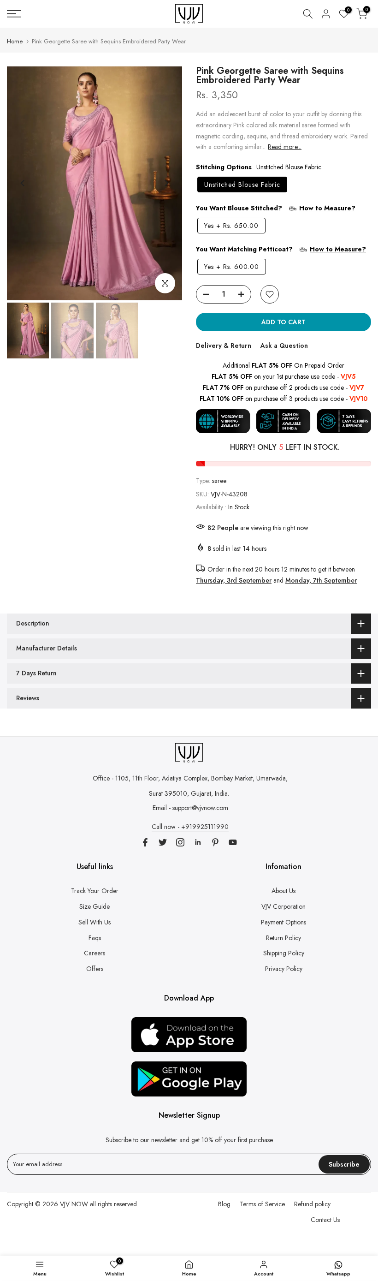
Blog (224, 1204)
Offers (94, 968)
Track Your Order (94, 890)
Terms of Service (262, 1204)
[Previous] (23, 183)
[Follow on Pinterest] (215, 842)
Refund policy (312, 1204)
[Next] (166, 183)
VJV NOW (74, 1204)
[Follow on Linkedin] (198, 842)
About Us (283, 890)
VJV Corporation (283, 906)
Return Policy (283, 937)
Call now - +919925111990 (190, 826)
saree (219, 480)
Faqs (95, 937)
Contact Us (325, 1219)
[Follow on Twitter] (163, 842)
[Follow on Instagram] (180, 842)
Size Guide (94, 906)
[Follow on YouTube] (233, 842)
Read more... (284, 147)
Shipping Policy (283, 953)
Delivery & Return (223, 345)
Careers (94, 953)
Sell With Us (94, 922)
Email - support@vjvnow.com (190, 807)
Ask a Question (284, 345)
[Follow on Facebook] (145, 842)
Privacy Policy (283, 968)
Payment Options (283, 922)
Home (15, 41)
